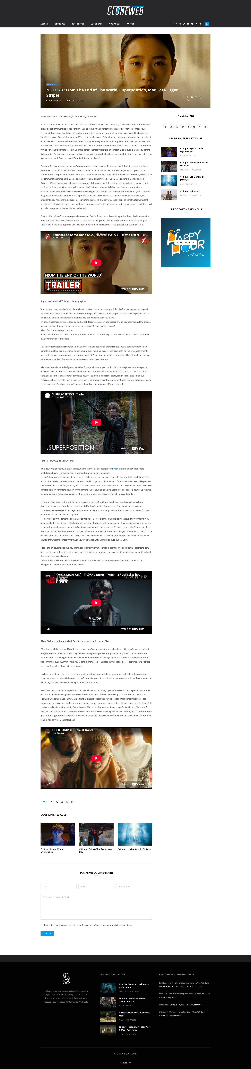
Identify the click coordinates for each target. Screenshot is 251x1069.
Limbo (115, 468)
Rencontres (78, 24)
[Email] (196, 97)
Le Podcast (96, 24)
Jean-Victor (56, 101)
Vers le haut (126, 1063)
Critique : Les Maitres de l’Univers (134, 849)
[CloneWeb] (125, 10)
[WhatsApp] (188, 100)
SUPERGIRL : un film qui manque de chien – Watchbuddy (182, 993)
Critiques (60, 24)
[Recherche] (207, 23)
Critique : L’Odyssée (190, 191)
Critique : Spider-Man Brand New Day (95, 850)
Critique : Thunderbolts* (170, 1015)
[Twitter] (192, 97)
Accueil (44, 24)
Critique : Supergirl (167, 997)
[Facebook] (188, 97)
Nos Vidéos (114, 24)
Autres (130, 24)
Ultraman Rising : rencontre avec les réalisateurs (181, 986)
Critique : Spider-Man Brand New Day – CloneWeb (179, 1012)
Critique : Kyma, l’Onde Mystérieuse (52, 850)
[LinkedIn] (200, 97)
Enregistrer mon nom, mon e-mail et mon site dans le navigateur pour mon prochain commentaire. (88, 925)
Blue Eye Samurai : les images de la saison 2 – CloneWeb (181, 983)
